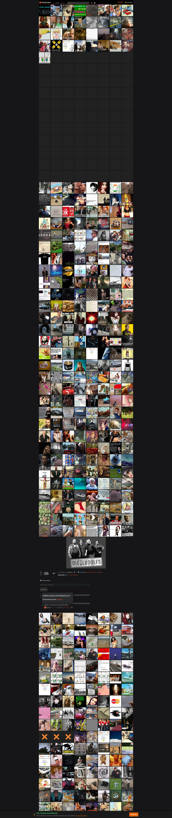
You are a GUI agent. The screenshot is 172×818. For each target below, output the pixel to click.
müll (61, 3)
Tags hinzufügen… (74, 575)
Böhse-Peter (61, 575)
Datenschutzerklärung (81, 815)
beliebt (57, 3)
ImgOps (81, 572)
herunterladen (92, 572)
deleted (69, 572)
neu (53, 3)
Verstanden (134, 814)
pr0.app (120, 2)
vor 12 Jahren (61, 572)
